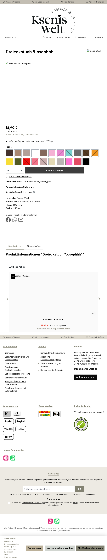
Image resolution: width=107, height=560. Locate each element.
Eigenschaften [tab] (34, 246)
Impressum (9, 353)
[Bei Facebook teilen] (8, 219)
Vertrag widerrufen (85, 377)
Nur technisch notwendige (60, 548)
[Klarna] (7, 414)
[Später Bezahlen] (20, 421)
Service (42, 346)
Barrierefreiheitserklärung (16, 378)
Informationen (10, 346)
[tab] (15, 246)
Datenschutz (10, 363)
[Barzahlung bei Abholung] (16, 414)
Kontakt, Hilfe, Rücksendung (53, 353)
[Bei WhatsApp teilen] (14, 219)
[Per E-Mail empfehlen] (21, 219)
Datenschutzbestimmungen (33, 503)
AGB (75, 503)
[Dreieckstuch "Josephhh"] (53, 92)
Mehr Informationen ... (11, 555)
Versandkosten (47, 528)
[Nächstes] (99, 298)
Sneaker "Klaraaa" (53, 319)
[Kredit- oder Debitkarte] (8, 429)
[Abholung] (56, 414)
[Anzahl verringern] (8, 170)
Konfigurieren (35, 548)
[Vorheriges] (8, 298)
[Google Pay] (20, 429)
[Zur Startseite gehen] (53, 20)
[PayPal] (8, 421)
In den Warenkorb (54, 170)
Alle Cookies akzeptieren (90, 548)
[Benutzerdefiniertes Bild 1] (81, 424)
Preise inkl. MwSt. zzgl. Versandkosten (22, 134)
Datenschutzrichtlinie (67, 494)
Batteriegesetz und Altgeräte (17, 374)
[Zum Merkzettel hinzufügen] (93, 313)
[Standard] (44, 414)
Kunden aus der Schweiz (52, 370)
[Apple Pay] (8, 437)
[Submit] (79, 489)
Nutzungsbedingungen (88, 494)
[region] (53, 92)
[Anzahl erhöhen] (21, 170)
